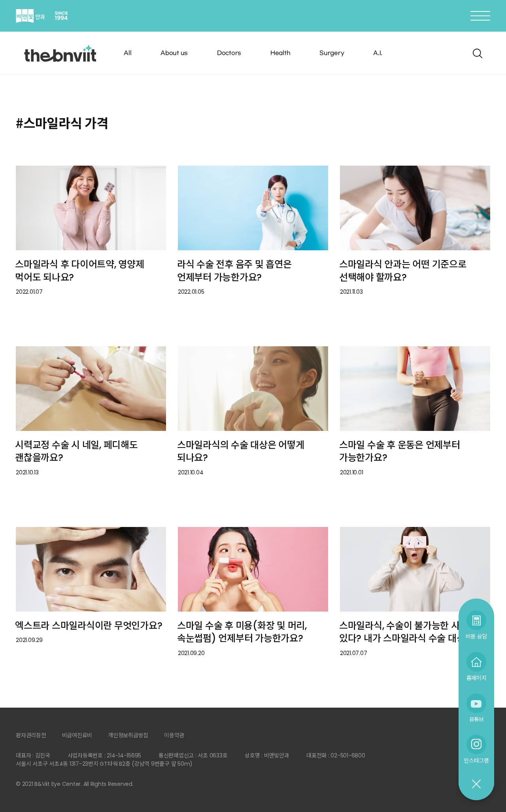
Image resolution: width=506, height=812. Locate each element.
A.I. (377, 53)
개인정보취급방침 (128, 735)
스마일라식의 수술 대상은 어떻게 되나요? (240, 451)
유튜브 (476, 719)
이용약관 (174, 735)
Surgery (331, 53)
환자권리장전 (31, 735)
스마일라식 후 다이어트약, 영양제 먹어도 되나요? (79, 271)
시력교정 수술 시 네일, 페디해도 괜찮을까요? (76, 451)
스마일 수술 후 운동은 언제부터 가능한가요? (399, 451)
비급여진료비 (77, 735)
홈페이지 (476, 678)
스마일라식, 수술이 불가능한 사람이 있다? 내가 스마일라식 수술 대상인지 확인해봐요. (410, 638)
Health (280, 53)
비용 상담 (476, 636)
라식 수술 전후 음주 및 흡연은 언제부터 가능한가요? (234, 271)
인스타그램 (476, 760)
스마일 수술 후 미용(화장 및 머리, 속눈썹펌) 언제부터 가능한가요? (242, 632)
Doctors (229, 53)
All (127, 53)
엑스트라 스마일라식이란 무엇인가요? (88, 625)
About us (174, 53)
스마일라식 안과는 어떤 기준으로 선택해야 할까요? (402, 271)
